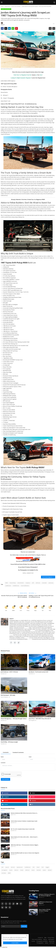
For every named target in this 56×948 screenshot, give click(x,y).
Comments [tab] (6, 752)
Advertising (51, 941)
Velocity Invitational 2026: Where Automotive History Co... (24, 813)
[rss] (9, 907)
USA (33, 867)
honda (21, 870)
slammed (38, 870)
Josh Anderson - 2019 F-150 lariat (9, 672)
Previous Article (23, 593)
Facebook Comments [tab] (18, 752)
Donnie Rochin (21, 582)
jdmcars (49, 870)
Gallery (46, 943)
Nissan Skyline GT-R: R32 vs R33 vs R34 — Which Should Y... (24, 837)
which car (27, 870)
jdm (2, 867)
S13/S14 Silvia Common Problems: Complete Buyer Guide (24, 821)
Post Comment (5, 779)
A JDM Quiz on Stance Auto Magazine (45, 902)
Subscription (51, 939)
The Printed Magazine (47, 577)
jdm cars (13, 867)
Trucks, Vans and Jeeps (15, 6)
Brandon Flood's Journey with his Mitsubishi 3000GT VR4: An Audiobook (14, 596)
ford (42, 867)
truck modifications (25, 585)
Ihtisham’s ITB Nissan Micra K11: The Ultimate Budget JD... (47, 895)
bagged (47, 867)
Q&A (45, 937)
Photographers (40, 943)
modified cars (27, 867)
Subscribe (24, 926)
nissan (38, 867)
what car (16, 870)
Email (30, 756)
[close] (27, 935)
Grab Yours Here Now (38, 116)
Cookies (33, 941)
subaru (44, 870)
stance (33, 870)
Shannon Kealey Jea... (4, 697)
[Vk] (6, 907)
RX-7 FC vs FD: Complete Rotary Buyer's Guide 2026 (22, 829)
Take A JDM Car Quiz (40, 564)
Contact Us (40, 937)
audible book (8, 585)
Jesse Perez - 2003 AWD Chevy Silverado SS (40, 718)
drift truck (38, 582)
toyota (10, 870)
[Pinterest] (20, 903)
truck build (44, 582)
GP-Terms (52, 943)
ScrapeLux (28, 582)
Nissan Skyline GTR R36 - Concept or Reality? (45, 910)
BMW (9, 873)
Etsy (38, 74)
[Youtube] (17, 903)
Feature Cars (7, 6)
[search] (54, 2)
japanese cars (19, 867)
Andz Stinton (31, 673)
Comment (3, 762)
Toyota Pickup (13, 582)
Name (2, 756)
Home (2, 6)
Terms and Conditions (37, 939)
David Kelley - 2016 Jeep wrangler (9, 742)
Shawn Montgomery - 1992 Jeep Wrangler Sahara (13, 718)
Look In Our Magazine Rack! (38, 77)
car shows (4, 873)
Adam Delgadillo (32, 720)
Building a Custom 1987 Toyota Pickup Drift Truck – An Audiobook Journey (41, 596)
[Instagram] (9, 903)
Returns (45, 939)
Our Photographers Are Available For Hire (28, 570)
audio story (51, 582)
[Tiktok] (13, 903)
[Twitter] (6, 903)
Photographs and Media (42, 941)
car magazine (4, 870)
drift (33, 582)
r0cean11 (11, 618)
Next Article (31, 593)
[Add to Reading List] (53, 28)
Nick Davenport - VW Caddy (8, 695)
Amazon (34, 74)
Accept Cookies (15, 942)
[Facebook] (2, 903)
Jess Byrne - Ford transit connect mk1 (38, 672)
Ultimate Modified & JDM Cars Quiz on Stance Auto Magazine (25, 853)
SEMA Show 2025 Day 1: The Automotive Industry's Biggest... (25, 845)
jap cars (7, 867)
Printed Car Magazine (36, 554)
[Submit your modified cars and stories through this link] (28, 559)
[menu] (1, 2)
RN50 (6, 582)
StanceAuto (3, 673)
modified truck (16, 585)
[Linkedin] (2, 907)
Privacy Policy (51, 937)
